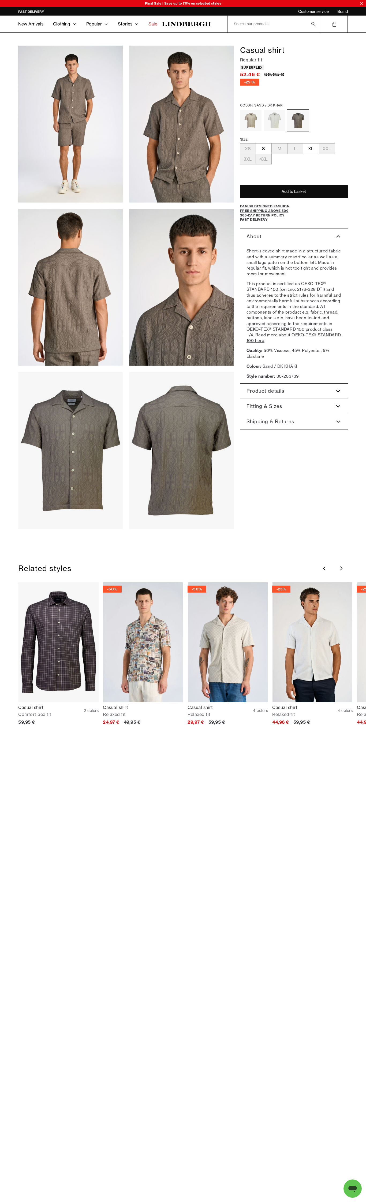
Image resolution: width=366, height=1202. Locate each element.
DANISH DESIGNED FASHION (41, 12)
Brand (342, 11)
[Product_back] (181, 450)
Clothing (61, 24)
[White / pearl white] (274, 120)
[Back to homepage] (186, 24)
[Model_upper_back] (70, 287)
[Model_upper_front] (181, 124)
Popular (94, 24)
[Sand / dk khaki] (298, 120)
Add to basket (294, 191)
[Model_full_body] (70, 124)
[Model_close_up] (181, 287)
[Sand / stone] (251, 120)
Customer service (313, 11)
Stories (125, 24)
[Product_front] (70, 450)
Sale (152, 24)
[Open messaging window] (352, 1188)
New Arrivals (30, 24)
